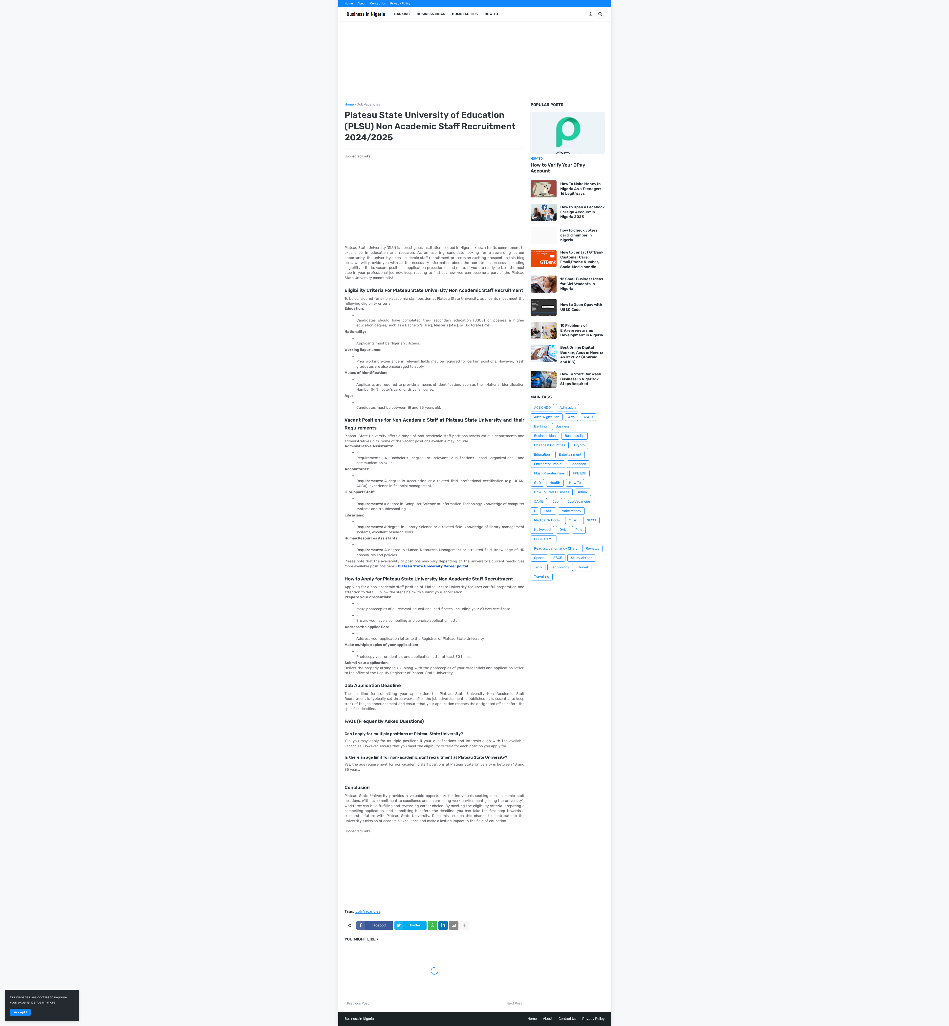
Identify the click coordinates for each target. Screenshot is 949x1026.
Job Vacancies (368, 104)
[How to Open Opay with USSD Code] (544, 307)
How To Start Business (551, 492)
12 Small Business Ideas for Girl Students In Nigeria (581, 284)
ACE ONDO (542, 408)
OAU (563, 530)
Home (349, 3)
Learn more (46, 1002)
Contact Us (378, 3)
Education (542, 454)
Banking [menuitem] (402, 14)
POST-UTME (543, 539)
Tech (538, 567)
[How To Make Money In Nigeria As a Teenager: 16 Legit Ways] (544, 188)
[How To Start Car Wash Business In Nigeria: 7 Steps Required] (544, 379)
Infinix (583, 492)
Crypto (579, 445)
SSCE (557, 558)
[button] (590, 14)
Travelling (541, 577)
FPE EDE (579, 473)
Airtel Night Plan (546, 417)
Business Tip (574, 436)
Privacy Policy (400, 3)
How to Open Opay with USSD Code (581, 307)
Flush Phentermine (549, 473)
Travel (583, 567)
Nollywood (542, 530)
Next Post (514, 1003)
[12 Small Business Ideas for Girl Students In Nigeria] (544, 284)
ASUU (588, 417)
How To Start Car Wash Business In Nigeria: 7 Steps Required (580, 379)
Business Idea (545, 436)
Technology (560, 567)
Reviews (592, 548)
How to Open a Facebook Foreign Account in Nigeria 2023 (582, 212)
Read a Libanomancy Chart (555, 548)
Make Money (571, 511)
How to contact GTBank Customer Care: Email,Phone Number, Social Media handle (582, 259)
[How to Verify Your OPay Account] (568, 133)
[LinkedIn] (443, 925)
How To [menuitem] (491, 14)
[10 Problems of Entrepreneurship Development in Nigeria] (544, 330)
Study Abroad (581, 558)
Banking (540, 426)
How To (575, 483)
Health (555, 483)
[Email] (453, 925)
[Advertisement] (475, 62)
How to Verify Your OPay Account (558, 168)
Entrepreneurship (547, 464)
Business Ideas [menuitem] (431, 14)
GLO (537, 483)
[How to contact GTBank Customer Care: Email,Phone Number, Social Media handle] (544, 258)
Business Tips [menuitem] (465, 14)
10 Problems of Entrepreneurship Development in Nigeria (581, 330)
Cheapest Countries (549, 445)
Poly (578, 530)
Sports (539, 558)
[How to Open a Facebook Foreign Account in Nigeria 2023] (544, 212)
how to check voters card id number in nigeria (579, 235)
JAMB (538, 501)
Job (555, 501)
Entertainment (570, 454)
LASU (548, 511)
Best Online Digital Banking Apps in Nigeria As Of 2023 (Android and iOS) (581, 354)
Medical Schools (547, 520)
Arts (571, 417)
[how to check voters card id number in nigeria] (544, 235)
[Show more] (464, 925)
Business (563, 426)
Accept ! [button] (20, 1012)
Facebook (578, 464)
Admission (568, 408)
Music (573, 520)
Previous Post (358, 1003)
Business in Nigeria (359, 1019)
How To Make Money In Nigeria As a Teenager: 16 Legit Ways (580, 189)
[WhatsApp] (432, 925)
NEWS (591, 520)
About (361, 3)
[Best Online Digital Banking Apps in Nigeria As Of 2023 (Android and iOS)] (544, 353)
